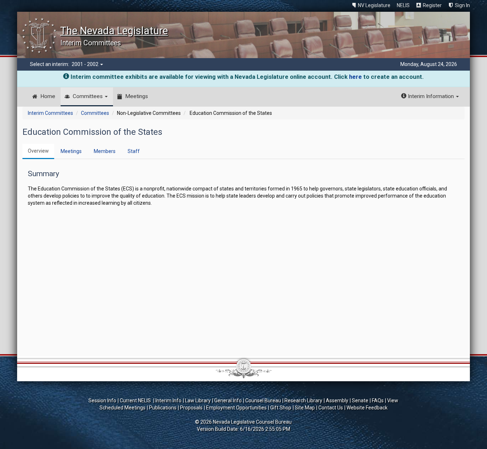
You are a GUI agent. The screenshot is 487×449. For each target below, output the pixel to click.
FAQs (378, 400)
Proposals (191, 407)
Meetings (136, 96)
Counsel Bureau (263, 400)
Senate (360, 400)
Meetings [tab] (71, 151)
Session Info (102, 400)
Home (47, 96)
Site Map (305, 407)
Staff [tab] (134, 151)
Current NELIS (136, 400)
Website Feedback (367, 407)
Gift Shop (280, 407)
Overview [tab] (38, 151)
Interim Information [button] (430, 96)
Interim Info (168, 400)
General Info (228, 400)
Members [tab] (105, 151)
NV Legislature (374, 5)
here (355, 76)
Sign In (462, 5)
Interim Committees (50, 113)
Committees (88, 96)
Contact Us (330, 407)
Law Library (198, 400)
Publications (162, 407)
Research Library (303, 400)
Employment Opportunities (236, 407)
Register (432, 5)
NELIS (403, 5)
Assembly (337, 400)
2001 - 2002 (85, 64)
